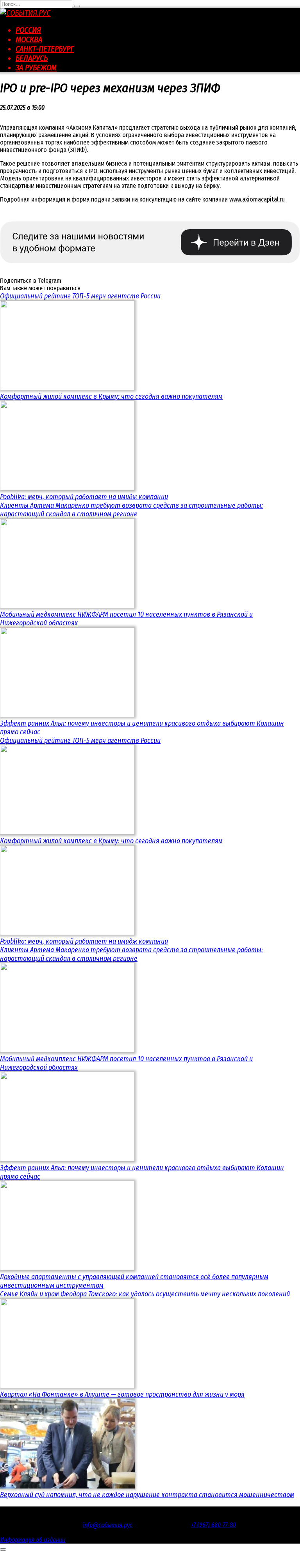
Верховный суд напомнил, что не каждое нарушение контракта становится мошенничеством (147, 1494)
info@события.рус (107, 1525)
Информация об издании (32, 1540)
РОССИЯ (28, 30)
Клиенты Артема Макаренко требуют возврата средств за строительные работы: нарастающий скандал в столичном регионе (131, 509)
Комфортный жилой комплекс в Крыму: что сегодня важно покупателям (111, 396)
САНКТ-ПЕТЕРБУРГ (45, 49)
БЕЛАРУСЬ (32, 58)
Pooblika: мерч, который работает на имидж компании (84, 497)
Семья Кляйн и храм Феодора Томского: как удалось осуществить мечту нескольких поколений (145, 1294)
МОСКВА (29, 39)
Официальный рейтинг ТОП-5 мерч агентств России (80, 296)
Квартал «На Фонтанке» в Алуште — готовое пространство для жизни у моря (122, 1394)
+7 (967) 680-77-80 (213, 1525)
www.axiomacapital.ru (257, 199)
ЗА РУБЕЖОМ (36, 67)
